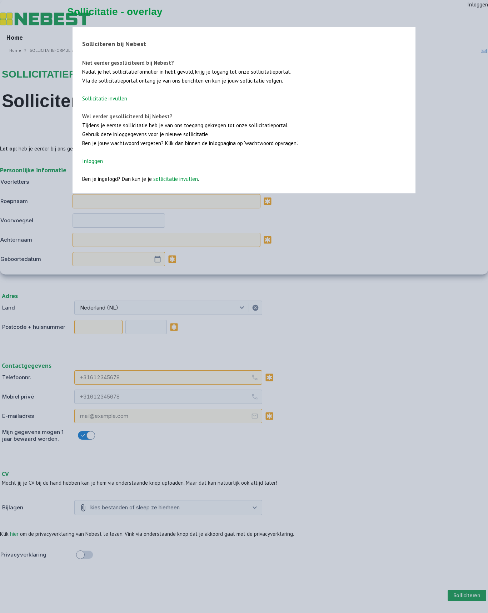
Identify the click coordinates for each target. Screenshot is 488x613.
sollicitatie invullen (175, 179)
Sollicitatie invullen (104, 98)
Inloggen (92, 161)
